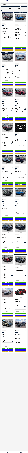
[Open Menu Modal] (2, 1)
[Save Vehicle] (12, 24)
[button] (7, 47)
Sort (7, 6)
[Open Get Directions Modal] (23, 1)
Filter (21, 6)
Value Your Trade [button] (7, 48)
